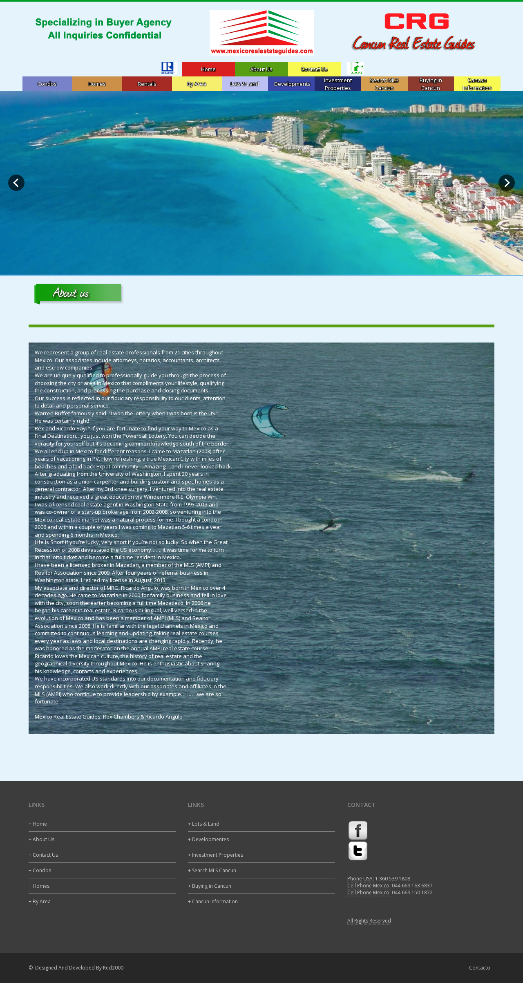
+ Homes (39, 885)
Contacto (479, 967)
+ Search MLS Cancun (212, 870)
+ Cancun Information (213, 901)
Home (208, 69)
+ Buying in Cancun (209, 885)
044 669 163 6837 (412, 885)
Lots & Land (244, 83)
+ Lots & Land (203, 823)
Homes (97, 83)
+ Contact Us (43, 854)
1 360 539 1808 (392, 878)
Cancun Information (477, 84)
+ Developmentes (208, 839)
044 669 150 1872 (412, 892)
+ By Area (40, 901)
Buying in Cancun (431, 84)
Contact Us (314, 69)
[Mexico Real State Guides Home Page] (261, 33)
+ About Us (41, 839)
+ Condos (40, 870)
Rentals (147, 83)
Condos (47, 83)
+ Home (38, 823)
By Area (196, 83)
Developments (292, 83)
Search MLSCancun (384, 84)
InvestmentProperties (338, 84)
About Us (261, 69)
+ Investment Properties (215, 854)
